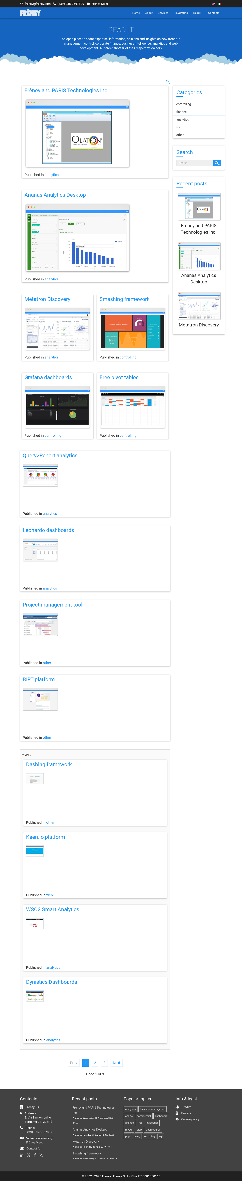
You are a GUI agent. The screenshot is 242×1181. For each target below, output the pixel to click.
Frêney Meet (100, 3)
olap (139, 1129)
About (149, 13)
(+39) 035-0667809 (70, 3)
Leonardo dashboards (48, 530)
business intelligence (152, 1109)
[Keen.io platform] (95, 851)
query (137, 1136)
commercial (144, 1116)
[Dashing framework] (95, 778)
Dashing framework (49, 764)
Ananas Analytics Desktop (55, 195)
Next (116, 1063)
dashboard (161, 1116)
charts (129, 1116)
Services (163, 13)
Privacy (186, 1113)
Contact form (35, 1148)
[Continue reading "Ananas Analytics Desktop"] (199, 256)
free (140, 1122)
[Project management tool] (95, 624)
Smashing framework (125, 299)
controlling (128, 357)
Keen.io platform (45, 837)
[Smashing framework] (133, 329)
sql (161, 1136)
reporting (149, 1136)
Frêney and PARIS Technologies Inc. (66, 90)
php (127, 1136)
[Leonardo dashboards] (95, 550)
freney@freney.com (38, 3)
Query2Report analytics (50, 455)
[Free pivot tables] (133, 407)
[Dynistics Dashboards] (95, 996)
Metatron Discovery (47, 299)
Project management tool (52, 605)
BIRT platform (39, 679)
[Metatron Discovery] (57, 329)
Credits (186, 1107)
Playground (181, 13)
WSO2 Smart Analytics (52, 909)
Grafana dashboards (48, 377)
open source (153, 1129)
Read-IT (198, 13)
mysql (129, 1129)
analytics (52, 175)
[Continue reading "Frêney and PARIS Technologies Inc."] (199, 206)
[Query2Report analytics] (95, 475)
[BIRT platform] (95, 699)
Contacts (213, 13)
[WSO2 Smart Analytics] (95, 923)
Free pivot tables (119, 377)
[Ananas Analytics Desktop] (95, 238)
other (47, 663)
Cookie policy (190, 1119)
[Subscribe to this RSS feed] (167, 81)
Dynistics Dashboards (51, 982)
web (49, 895)
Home (136, 13)
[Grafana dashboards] (57, 407)
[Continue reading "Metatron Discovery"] (199, 306)
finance (129, 1122)
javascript (152, 1122)
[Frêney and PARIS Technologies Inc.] (95, 134)
